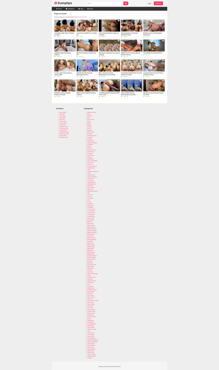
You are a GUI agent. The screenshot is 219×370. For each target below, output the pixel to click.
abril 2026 (62, 119)
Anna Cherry (90, 119)
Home (60, 9)
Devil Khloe (90, 144)
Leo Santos (90, 198)
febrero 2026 (63, 123)
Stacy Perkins (91, 327)
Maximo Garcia (91, 237)
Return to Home (82, 17)
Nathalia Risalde (91, 257)
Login (149, 3)
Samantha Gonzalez (92, 300)
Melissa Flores (91, 245)
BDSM (89, 123)
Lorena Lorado (91, 209)
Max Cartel (90, 236)
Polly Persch (90, 282)
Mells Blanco (90, 248)
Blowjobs (89, 130)
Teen (88, 331)
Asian (88, 121)
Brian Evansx (90, 132)
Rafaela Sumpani (92, 290)
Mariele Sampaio (91, 229)
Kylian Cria (90, 189)
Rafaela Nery (90, 288)
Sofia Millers (90, 322)
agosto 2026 (63, 112)
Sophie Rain (90, 325)
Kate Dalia (90, 185)
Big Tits (89, 128)
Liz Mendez (90, 207)
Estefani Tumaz (91, 150)
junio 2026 (62, 116)
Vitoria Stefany (91, 345)
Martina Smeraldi (92, 230)
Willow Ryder (90, 350)
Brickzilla (89, 133)
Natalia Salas (90, 254)
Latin (88, 193)
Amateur (89, 116)
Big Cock (89, 126)
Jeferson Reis (91, 175)
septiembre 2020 (64, 133)
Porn (88, 284)
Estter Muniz (90, 151)
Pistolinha (90, 279)
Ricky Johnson (91, 297)
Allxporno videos (91, 112)
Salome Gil (90, 298)
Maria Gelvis (90, 223)
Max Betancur (91, 234)
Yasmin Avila (90, 352)
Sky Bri (89, 318)
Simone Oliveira (91, 316)
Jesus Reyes (90, 178)
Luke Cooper (90, 218)
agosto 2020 (63, 135)
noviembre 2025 (64, 128)
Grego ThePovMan (92, 160)
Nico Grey (89, 261)
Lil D (88, 200)
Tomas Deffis (90, 334)
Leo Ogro (89, 196)
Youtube (89, 358)
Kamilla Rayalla (91, 184)
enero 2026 (63, 125)
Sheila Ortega (91, 313)
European (89, 153)
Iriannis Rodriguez (92, 166)
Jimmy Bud (90, 180)
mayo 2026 (63, 117)
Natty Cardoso (91, 259)
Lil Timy (89, 202)
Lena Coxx (90, 194)
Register (158, 3)
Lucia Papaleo (91, 211)
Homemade (90, 162)
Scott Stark (90, 307)
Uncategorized (91, 338)
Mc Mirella (90, 241)
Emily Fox (89, 148)
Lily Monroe (90, 203)
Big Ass (89, 125)
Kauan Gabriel (91, 187)
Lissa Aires (90, 205)
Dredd (89, 146)
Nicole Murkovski (91, 264)
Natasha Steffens (92, 255)
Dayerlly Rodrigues (92, 142)
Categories (71, 9)
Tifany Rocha (90, 333)
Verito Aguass (91, 343)
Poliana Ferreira (91, 281)
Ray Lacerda (90, 295)
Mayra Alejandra (91, 239)
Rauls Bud (90, 293)
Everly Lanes (90, 155)
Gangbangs (90, 159)
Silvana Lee (90, 315)
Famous (89, 157)
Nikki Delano (90, 266)
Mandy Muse (90, 220)
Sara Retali (90, 306)
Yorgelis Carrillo (91, 356)
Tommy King (90, 336)
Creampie (90, 137)
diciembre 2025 (64, 126)
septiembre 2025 (64, 132)
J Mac (89, 169)
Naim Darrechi (91, 252)
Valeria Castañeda (92, 342)
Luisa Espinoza (91, 212)
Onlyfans (89, 270)
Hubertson (90, 164)
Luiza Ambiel (90, 214)
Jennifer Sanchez (92, 177)
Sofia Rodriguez (91, 324)
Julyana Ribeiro (91, 182)
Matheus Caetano (92, 232)
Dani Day (89, 139)
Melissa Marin (91, 246)
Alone (88, 114)
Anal (88, 117)
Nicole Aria (90, 263)
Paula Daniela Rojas (92, 273)
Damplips (64, 3)
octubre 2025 (63, 130)
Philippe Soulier (91, 277)
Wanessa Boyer (91, 349)
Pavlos (89, 275)
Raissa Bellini (90, 291)
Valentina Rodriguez (92, 340)
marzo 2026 (63, 121)
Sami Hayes (90, 302)
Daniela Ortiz (90, 141)
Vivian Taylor (90, 347)
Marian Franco (91, 225)
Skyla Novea (90, 320)
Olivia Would (90, 268)
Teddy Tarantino (91, 329)
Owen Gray (90, 272)
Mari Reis (89, 221)
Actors (91, 9)
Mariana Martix (91, 227)
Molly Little (90, 250)
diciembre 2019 (64, 137)
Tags (81, 9)
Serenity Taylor (91, 309)
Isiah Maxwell (90, 168)
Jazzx (89, 173)
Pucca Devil (90, 286)
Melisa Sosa (90, 243)
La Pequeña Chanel (92, 191)
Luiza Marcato (91, 216)
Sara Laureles (91, 304)
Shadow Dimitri (91, 311)
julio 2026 (62, 114)
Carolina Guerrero (92, 135)
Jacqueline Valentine (93, 171)
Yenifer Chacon (91, 354)
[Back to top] (213, 365)
